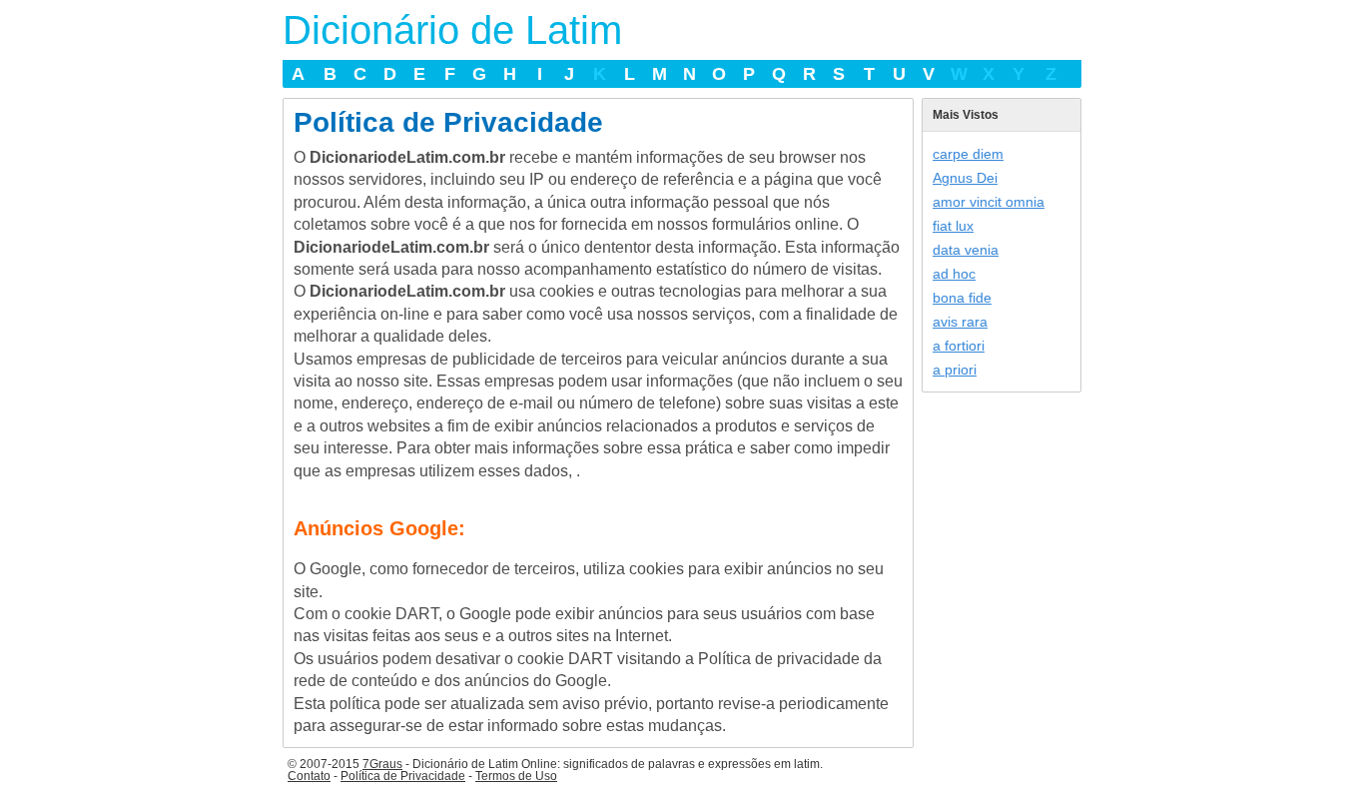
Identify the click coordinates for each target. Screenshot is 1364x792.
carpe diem (968, 154)
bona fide (962, 298)
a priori (955, 370)
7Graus (382, 764)
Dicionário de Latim (452, 30)
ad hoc (954, 274)
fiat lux (953, 226)
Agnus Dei (965, 178)
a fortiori (959, 346)
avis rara (960, 322)
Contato (309, 776)
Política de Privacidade (403, 776)
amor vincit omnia (988, 202)
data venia (966, 250)
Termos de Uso (516, 776)
